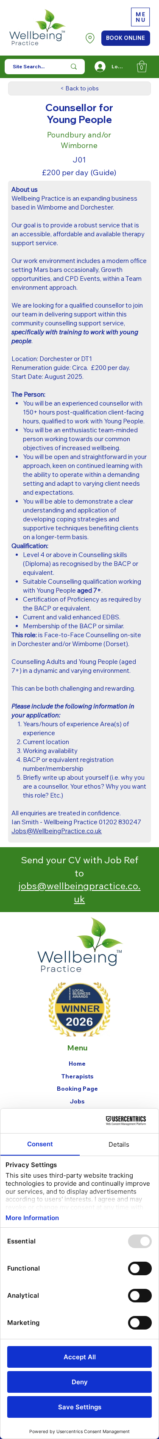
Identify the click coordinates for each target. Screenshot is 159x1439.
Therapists (77, 1076)
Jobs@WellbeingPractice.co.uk (56, 831)
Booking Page (77, 1088)
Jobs (77, 1101)
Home (77, 1063)
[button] (142, 66)
